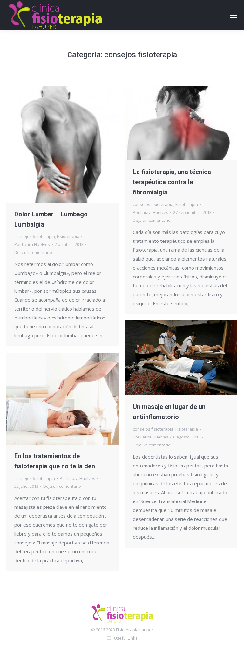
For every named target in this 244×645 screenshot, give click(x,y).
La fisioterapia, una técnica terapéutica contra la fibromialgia (172, 182)
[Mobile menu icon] (234, 15)
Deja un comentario (33, 252)
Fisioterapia (68, 236)
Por (32, 244)
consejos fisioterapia (34, 236)
